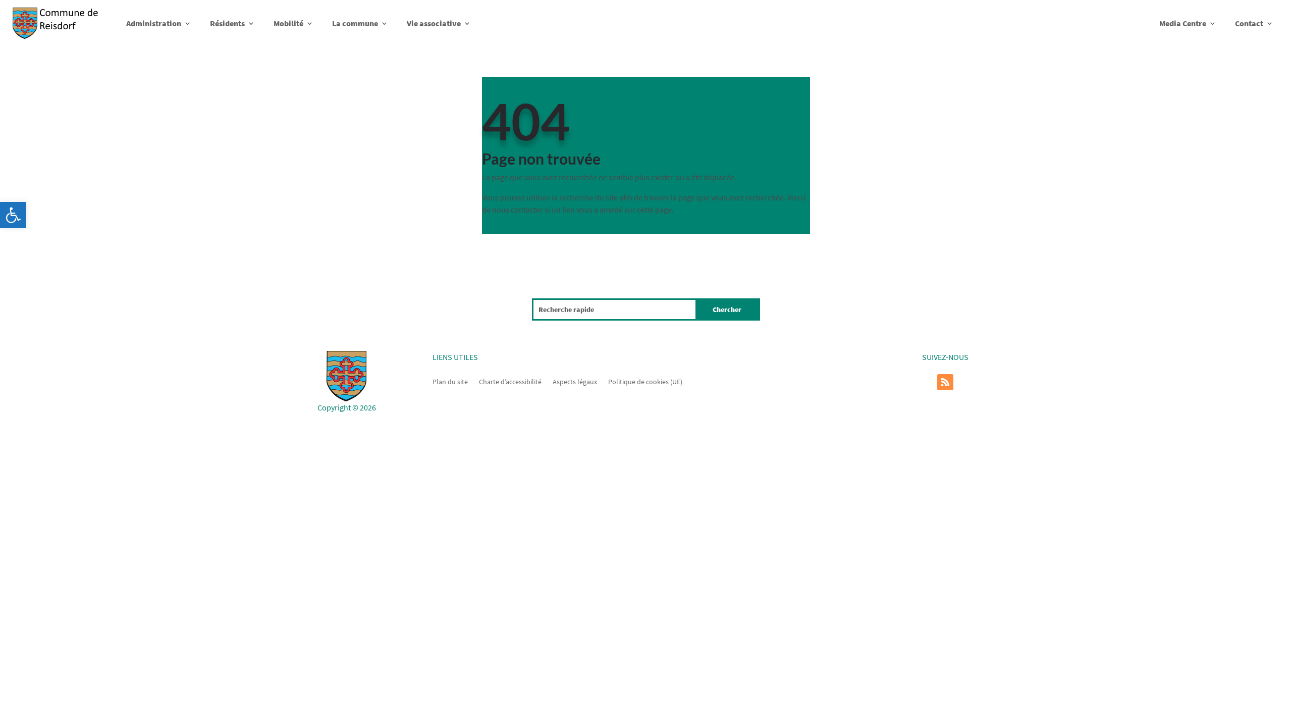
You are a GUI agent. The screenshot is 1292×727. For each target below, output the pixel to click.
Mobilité (288, 23)
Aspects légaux (575, 381)
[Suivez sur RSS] (945, 382)
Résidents (227, 23)
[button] (13, 215)
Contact (1249, 23)
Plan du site (450, 381)
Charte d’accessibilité (510, 381)
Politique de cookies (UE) (645, 381)
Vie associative (434, 23)
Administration (153, 23)
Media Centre (1182, 23)
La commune (355, 23)
